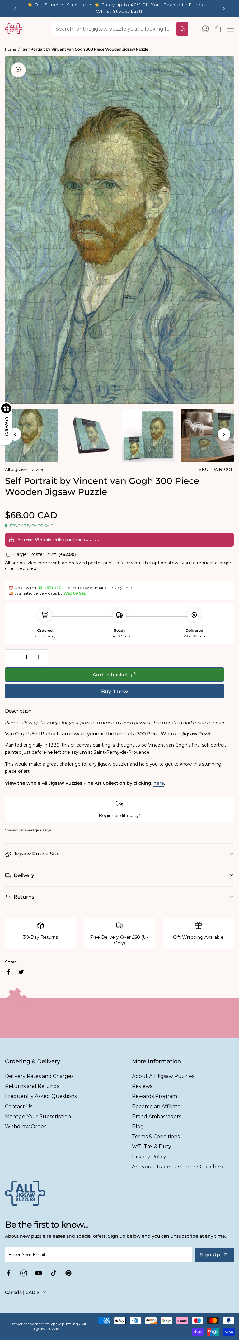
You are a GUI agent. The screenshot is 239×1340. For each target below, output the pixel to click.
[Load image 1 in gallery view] (32, 435)
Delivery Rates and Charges (39, 1076)
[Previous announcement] (15, 8)
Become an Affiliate (156, 1106)
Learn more (91, 540)
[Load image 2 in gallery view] (90, 435)
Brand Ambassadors (156, 1116)
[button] (218, 28)
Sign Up (210, 1255)
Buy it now (114, 691)
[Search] (182, 29)
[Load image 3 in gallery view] (149, 435)
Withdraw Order (25, 1126)
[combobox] (112, 29)
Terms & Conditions (156, 1136)
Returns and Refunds (32, 1086)
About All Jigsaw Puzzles (163, 1076)
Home (10, 49)
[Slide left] (15, 434)
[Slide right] (224, 434)
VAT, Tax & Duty (151, 1146)
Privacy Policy (149, 1157)
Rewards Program (154, 1096)
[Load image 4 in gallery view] (207, 435)
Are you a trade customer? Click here (178, 1167)
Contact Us (18, 1106)
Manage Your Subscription (38, 1116)
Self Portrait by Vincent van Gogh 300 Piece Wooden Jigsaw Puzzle (85, 49)
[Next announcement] (224, 8)
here (158, 783)
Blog (138, 1126)
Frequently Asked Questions (41, 1096)
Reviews (142, 1086)
